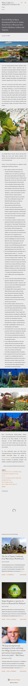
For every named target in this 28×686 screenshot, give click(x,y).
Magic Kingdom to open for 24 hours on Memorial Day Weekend (13, 602)
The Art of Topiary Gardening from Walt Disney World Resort (13, 557)
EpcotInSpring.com (6, 457)
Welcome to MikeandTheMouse (11, 3)
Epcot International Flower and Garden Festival (11, 479)
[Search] (22, 3)
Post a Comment (11, 619)
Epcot (3, 476)
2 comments (10, 574)
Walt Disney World (7, 482)
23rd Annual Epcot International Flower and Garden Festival (12, 472)
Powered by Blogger (15, 679)
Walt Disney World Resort (9, 484)
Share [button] (3, 486)
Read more (23, 574)
